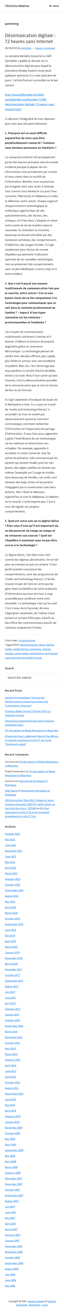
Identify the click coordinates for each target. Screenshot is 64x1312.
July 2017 (10, 992)
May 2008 (10, 1155)
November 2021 (13, 850)
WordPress (34, 1305)
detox (42, 644)
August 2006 (12, 1268)
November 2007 (13, 1184)
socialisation (36, 653)
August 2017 (12, 986)
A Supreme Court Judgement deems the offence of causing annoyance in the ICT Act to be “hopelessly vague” (31, 740)
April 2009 (10, 1144)
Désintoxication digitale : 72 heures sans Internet (30, 38)
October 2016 (12, 1020)
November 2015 (13, 1037)
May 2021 (10, 862)
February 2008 (13, 1172)
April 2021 (10, 867)
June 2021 (10, 856)
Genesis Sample (36, 1301)
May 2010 (10, 1105)
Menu (56, 5)
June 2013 (10, 1071)
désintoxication (29, 644)
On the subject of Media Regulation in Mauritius (31, 730)
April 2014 (10, 1065)
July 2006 (10, 1274)
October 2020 (12, 884)
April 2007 (10, 1223)
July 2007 (10, 1206)
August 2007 (12, 1201)
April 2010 (10, 1110)
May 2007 (10, 1218)
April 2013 (10, 1076)
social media (21, 653)
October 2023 (12, 833)
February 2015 (13, 1059)
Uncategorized (27, 640)
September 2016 (14, 1026)
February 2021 (13, 879)
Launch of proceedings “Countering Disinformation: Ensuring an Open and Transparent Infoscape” (26, 701)
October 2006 (12, 1257)
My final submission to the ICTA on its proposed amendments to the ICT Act (27, 812)
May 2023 (10, 839)
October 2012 (12, 1082)
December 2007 (13, 1178)
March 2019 (11, 946)
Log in (45, 1305)
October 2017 (12, 975)
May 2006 (10, 1285)
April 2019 (10, 941)
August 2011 (12, 1088)
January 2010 (12, 1122)
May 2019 (10, 935)
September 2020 (14, 890)
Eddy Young (11, 790)
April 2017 (10, 1003)
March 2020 (11, 913)
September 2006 (14, 1263)
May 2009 (10, 1139)
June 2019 (10, 929)
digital (50, 644)
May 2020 (10, 901)
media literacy (21, 649)
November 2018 (13, 958)
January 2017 (12, 1014)
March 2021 (11, 873)
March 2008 (11, 1167)
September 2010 (14, 1093)
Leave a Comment (45, 48)
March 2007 (11, 1229)
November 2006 (13, 1252)
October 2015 (12, 1042)
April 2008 (10, 1161)
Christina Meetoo (17, 6)
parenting (35, 649)
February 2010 (13, 1116)
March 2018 (11, 963)
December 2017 (13, 969)
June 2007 (10, 1212)
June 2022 (10, 845)
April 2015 (10, 1048)
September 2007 (14, 1195)
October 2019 (12, 918)
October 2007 (12, 1189)
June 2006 (10, 1280)
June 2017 (10, 997)
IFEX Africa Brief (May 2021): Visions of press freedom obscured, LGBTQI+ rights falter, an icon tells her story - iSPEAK (30, 804)
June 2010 (10, 1099)
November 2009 (13, 1127)
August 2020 (12, 896)
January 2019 (12, 952)
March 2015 (11, 1054)
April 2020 (10, 907)
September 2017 (14, 980)
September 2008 (14, 1150)
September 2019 (14, 924)
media (8, 649)
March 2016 (11, 1031)
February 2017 (13, 1009)
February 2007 (13, 1235)
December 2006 (13, 1246)
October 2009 (12, 1133)
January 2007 (12, 1240)
